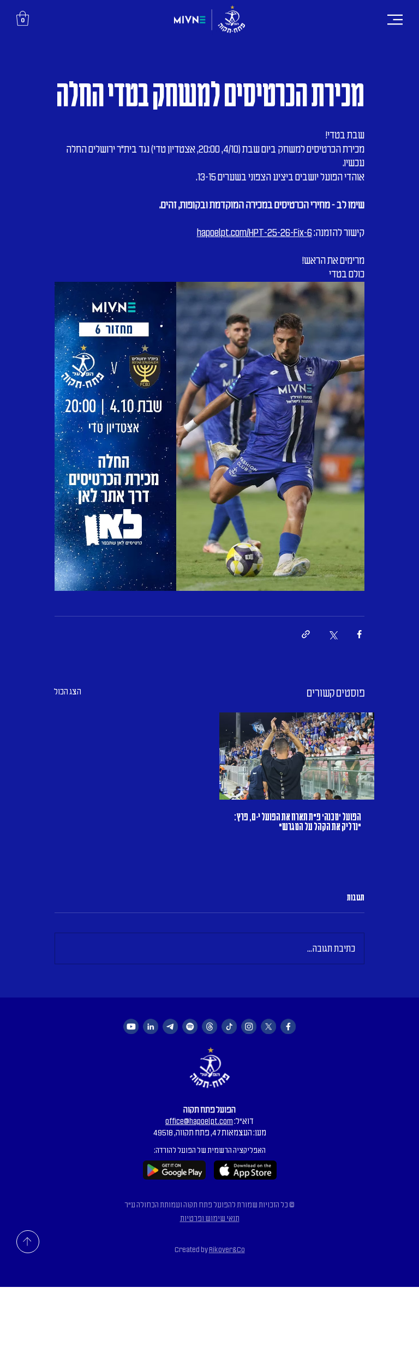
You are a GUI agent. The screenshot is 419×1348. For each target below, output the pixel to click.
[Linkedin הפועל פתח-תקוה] (150, 1026)
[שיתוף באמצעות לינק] (306, 634)
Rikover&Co (227, 1249)
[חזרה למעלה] (27, 1241)
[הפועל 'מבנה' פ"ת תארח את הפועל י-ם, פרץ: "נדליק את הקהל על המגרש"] (296, 756)
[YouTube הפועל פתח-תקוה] (131, 1026)
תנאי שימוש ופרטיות (210, 1218)
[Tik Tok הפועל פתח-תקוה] (229, 1026)
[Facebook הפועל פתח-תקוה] (288, 1026)
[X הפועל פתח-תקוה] (268, 1026)
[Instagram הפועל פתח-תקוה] (248, 1026)
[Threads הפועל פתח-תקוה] (209, 1026)
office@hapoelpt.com (199, 1121)
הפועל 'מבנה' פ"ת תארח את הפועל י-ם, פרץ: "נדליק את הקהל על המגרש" (297, 822)
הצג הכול (67, 692)
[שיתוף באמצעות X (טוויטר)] (332, 634)
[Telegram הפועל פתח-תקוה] (170, 1026)
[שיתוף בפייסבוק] (359, 634)
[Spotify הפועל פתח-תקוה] (189, 1026)
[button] (22, 18)
